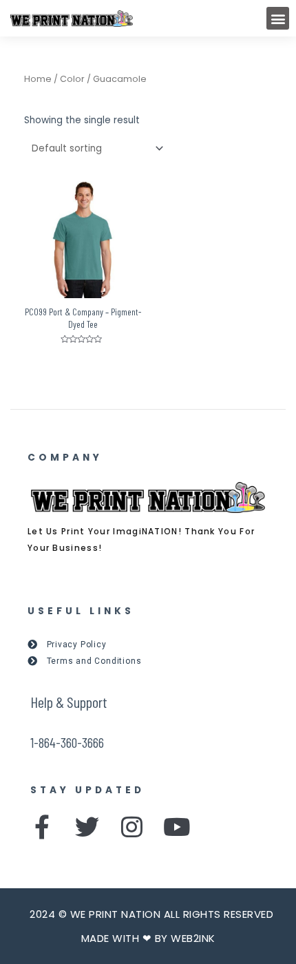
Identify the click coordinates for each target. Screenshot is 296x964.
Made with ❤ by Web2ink (148, 938)
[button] (277, 18)
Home (38, 79)
